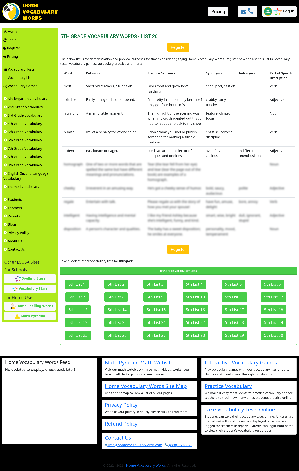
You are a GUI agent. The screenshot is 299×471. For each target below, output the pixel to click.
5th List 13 (78, 309)
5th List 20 (117, 322)
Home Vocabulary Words (146, 465)
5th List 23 (234, 322)
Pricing (218, 11)
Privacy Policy (121, 404)
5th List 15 (156, 309)
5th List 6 (272, 284)
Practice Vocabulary (228, 386)
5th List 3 (155, 284)
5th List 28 (195, 335)
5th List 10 (195, 297)
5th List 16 (195, 309)
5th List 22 (195, 322)
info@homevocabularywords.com (134, 445)
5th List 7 (77, 297)
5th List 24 (273, 322)
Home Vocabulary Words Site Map (146, 386)
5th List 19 (78, 322)
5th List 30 (273, 335)
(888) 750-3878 (180, 445)
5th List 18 (273, 309)
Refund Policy (121, 423)
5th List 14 (117, 309)
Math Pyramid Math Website (139, 362)
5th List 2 (116, 284)
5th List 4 (194, 284)
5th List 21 (156, 322)
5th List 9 (155, 297)
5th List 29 (234, 335)
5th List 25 (78, 335)
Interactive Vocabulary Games (241, 362)
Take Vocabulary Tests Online (240, 409)
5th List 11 (234, 297)
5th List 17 (234, 309)
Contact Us (118, 437)
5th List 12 (273, 297)
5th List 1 (77, 284)
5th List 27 (156, 335)
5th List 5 (233, 284)
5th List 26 (117, 335)
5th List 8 (116, 297)
